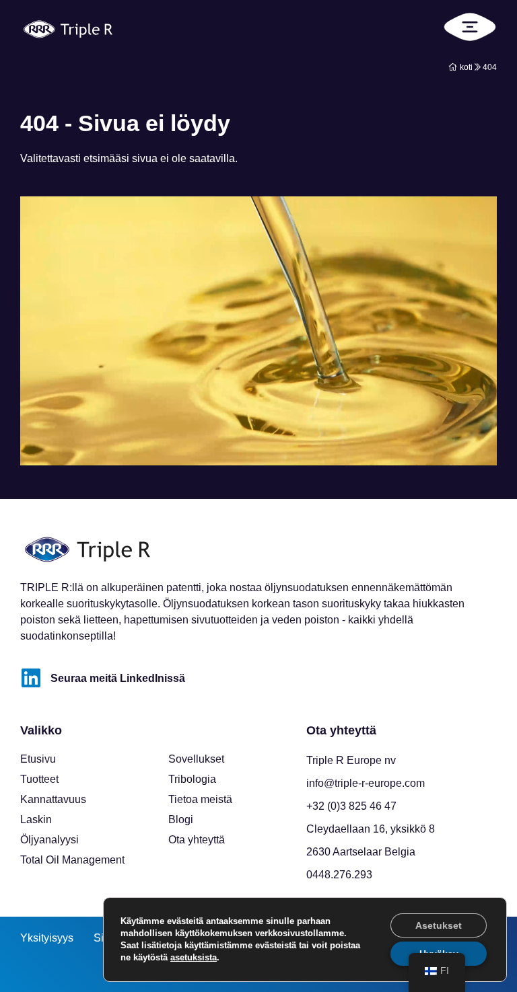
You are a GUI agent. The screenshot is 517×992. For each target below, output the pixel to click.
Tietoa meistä (200, 799)
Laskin (36, 819)
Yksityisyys (46, 938)
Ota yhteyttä (196, 839)
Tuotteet (39, 779)
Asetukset (438, 925)
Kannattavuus (53, 799)
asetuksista (193, 957)
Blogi (180, 819)
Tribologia (192, 779)
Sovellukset (196, 759)
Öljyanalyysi (49, 839)
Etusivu (38, 759)
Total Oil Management (72, 860)
